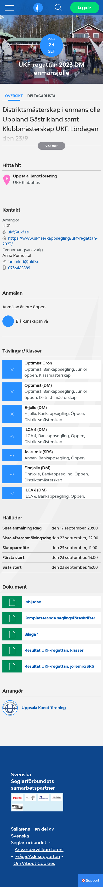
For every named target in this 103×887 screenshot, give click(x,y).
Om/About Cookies (34, 863)
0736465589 (19, 267)
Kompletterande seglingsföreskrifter (59, 618)
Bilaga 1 (31, 634)
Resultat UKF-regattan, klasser (54, 650)
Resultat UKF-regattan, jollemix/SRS (59, 666)
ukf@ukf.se (18, 232)
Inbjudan (32, 602)
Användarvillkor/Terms (39, 849)
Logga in (85, 8)
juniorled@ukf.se (24, 261)
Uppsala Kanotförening (44, 707)
